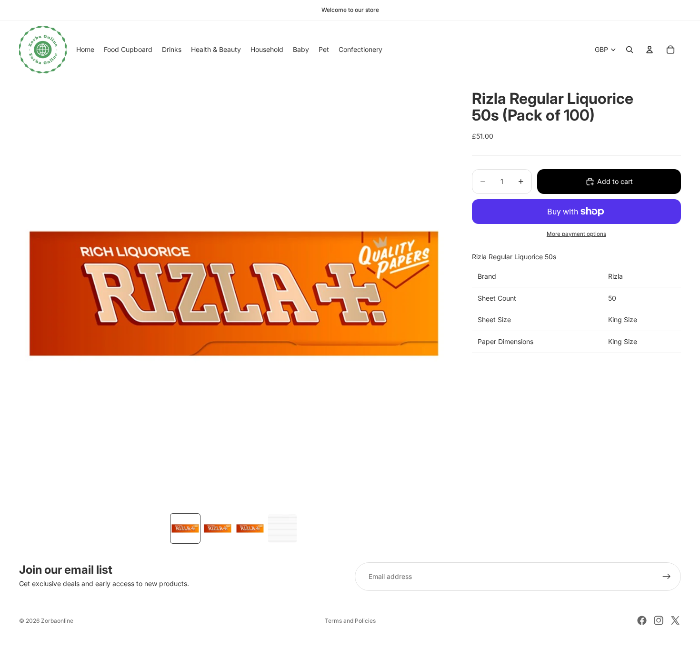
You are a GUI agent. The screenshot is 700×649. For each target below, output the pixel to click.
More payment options (576, 234)
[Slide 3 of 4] (250, 528)
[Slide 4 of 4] (282, 528)
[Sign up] (667, 577)
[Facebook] (642, 620)
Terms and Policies (350, 620)
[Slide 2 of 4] (217, 528)
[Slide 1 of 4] (185, 528)
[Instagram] (658, 620)
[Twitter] (675, 620)
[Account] (649, 49)
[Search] (629, 49)
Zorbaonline (57, 620)
